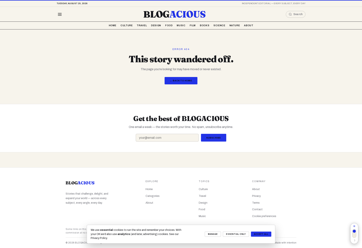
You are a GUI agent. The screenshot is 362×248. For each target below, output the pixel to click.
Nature (234, 25)
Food (169, 25)
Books (204, 25)
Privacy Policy (99, 238)
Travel (142, 25)
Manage (213, 234)
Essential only (236, 234)
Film (193, 25)
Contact (257, 209)
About (248, 25)
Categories (153, 196)
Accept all (261, 234)
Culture (126, 25)
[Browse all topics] (60, 14)
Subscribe (213, 138)
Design (156, 25)
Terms (256, 202)
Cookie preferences (264, 216)
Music (181, 25)
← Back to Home (181, 80)
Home (113, 25)
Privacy (256, 196)
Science (219, 25)
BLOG (174, 14)
